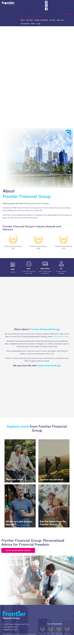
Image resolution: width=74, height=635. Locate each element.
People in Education (41, 20)
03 (63, 14)
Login (38, 24)
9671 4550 (69, 14)
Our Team (29, 20)
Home (23, 20)
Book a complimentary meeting (31, 17)
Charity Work (25, 24)
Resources (60, 20)
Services (52, 20)
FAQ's (33, 24)
